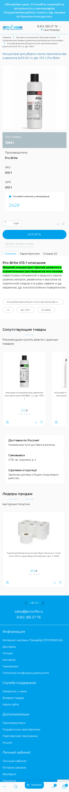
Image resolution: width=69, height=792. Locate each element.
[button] (28, 335)
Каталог (36, 784)
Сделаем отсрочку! (22, 470)
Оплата (8, 653)
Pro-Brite (11, 158)
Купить (34, 234)
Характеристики (30, 253)
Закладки (9, 774)
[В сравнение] (57, 223)
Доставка (9, 646)
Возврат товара (13, 698)
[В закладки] (63, 223)
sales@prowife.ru (29, 611)
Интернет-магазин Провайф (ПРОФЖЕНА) (33, 640)
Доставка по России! (23, 440)
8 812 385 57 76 (47, 26)
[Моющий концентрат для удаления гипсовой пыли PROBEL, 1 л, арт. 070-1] (24, 371)
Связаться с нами (15, 691)
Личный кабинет (15, 761)
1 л (8, 310)
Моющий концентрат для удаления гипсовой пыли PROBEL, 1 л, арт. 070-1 (24, 395)
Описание (10, 253)
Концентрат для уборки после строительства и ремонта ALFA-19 (35, 302)
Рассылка (9, 780)
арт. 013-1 (25, 310)
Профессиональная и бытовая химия (36, 37)
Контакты (9, 659)
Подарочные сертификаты (21, 729)
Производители (14, 723)
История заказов (14, 767)
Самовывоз (16, 455)
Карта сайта (11, 704)
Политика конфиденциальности (26, 673)
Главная (7, 37)
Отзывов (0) (50, 253)
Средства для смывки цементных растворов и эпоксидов (33, 40)
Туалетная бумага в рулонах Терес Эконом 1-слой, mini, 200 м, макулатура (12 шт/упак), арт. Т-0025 (34, 554)
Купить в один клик (19, 243)
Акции (7, 742)
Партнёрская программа (20, 736)
